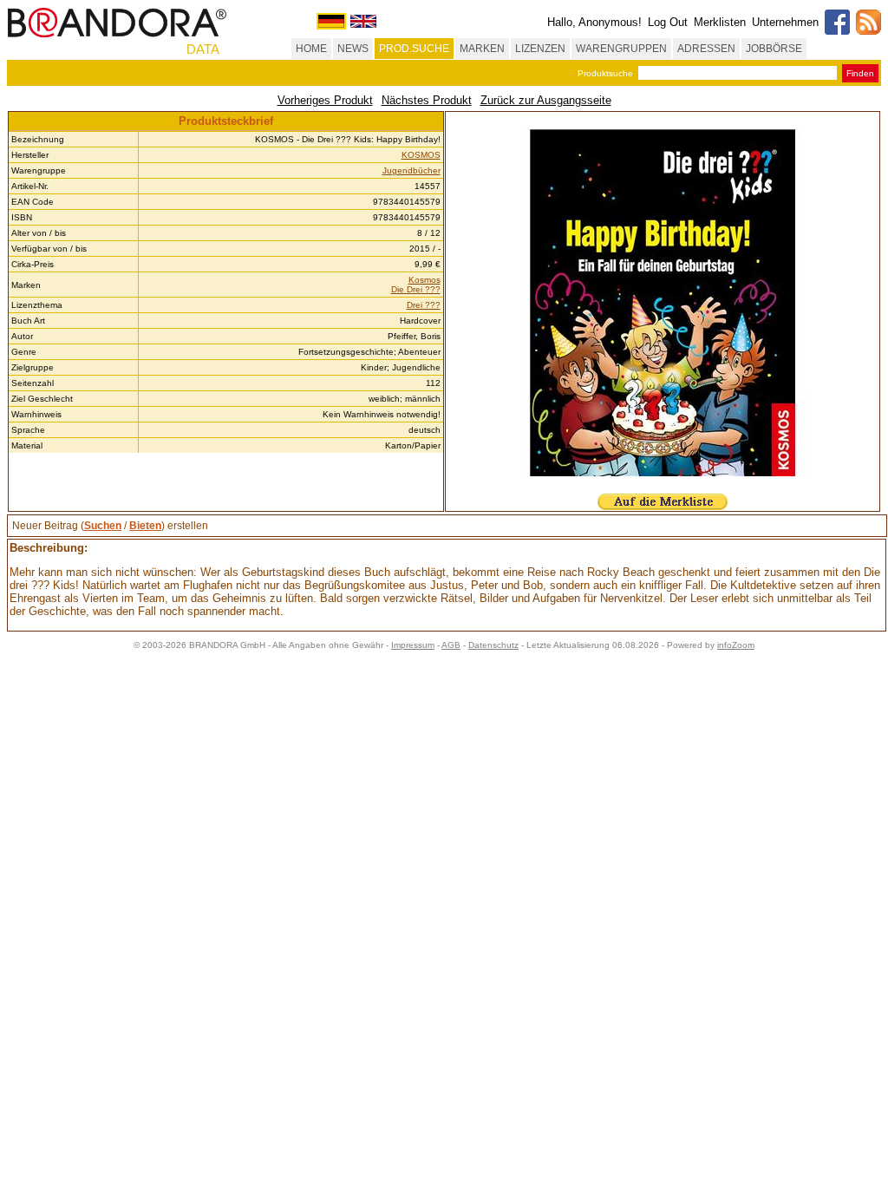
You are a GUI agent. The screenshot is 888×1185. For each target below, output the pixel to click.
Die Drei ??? (416, 289)
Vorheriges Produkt (325, 100)
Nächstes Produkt (427, 100)
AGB (450, 645)
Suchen (102, 526)
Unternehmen (785, 22)
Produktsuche (605, 73)
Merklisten (720, 22)
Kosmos (424, 280)
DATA (202, 49)
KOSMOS (421, 155)
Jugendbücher (411, 170)
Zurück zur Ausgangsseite (545, 100)
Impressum (412, 645)
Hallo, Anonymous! (594, 22)
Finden (860, 73)
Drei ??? (424, 305)
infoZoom (735, 645)
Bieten (145, 526)
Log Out (668, 22)
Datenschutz (493, 645)
